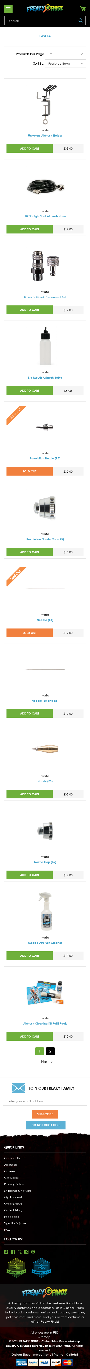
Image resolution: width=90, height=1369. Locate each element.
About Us (10, 1164)
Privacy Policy (14, 1184)
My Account (13, 1197)
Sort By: (38, 63)
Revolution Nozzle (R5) (45, 458)
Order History (13, 1210)
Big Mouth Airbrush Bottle (45, 377)
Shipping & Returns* (18, 1190)
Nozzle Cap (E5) (45, 862)
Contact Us (12, 1158)
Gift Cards (11, 1177)
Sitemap (44, 1337)
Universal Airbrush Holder (45, 135)
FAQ (7, 1229)
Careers (9, 1171)
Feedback (11, 1216)
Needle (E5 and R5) (45, 700)
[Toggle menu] (8, 9)
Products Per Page (30, 54)
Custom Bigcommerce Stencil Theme (37, 1354)
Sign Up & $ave (15, 1223)
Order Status (13, 1203)
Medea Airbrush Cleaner (45, 942)
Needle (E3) (45, 620)
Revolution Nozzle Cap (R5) (45, 539)
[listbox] (65, 54)
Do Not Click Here (46, 1125)
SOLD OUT (29, 471)
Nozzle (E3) (45, 781)
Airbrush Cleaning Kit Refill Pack (45, 1023)
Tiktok (6, 1252)
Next (45, 1062)
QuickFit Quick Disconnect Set (45, 297)
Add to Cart (29, 148)
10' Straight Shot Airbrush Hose (45, 216)
